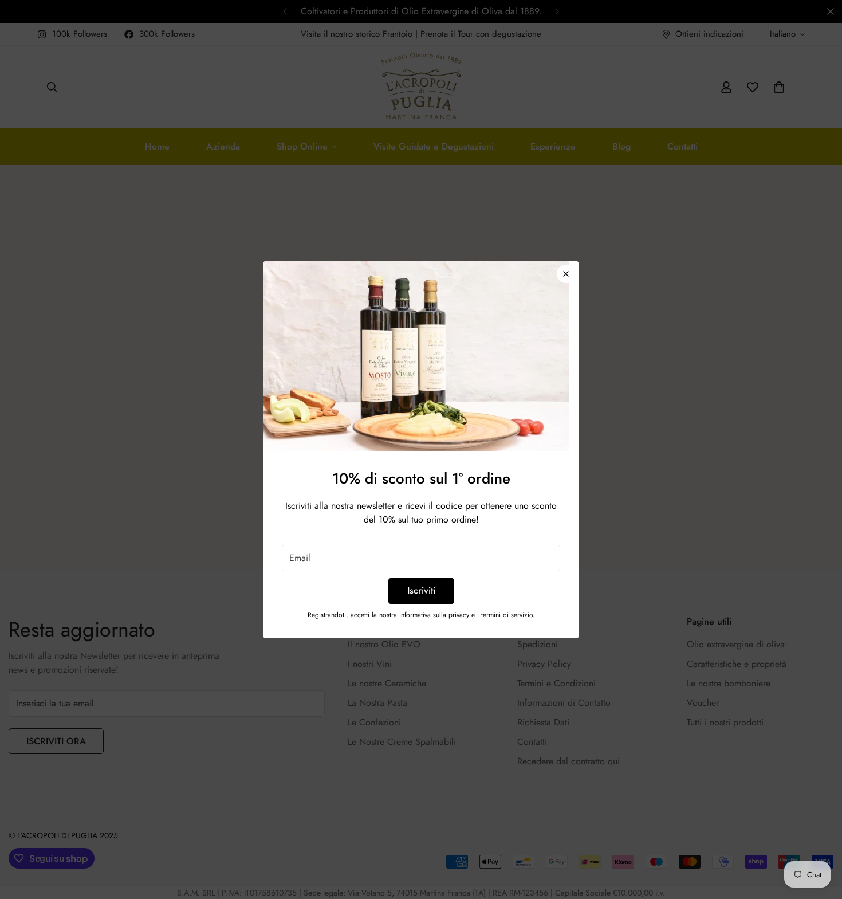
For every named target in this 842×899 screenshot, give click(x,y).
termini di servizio (507, 615)
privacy (459, 615)
